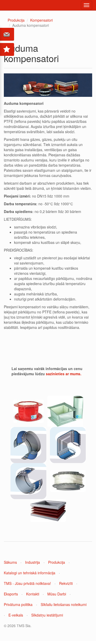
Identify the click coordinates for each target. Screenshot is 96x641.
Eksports (11, 593)
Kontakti (32, 593)
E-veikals (15, 615)
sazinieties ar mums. (63, 373)
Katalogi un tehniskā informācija (29, 572)
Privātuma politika (18, 604)
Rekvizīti (66, 583)
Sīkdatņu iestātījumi (47, 615)
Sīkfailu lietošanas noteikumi (64, 604)
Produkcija (16, 20)
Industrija (32, 562)
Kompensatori (41, 20)
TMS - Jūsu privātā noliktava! (27, 583)
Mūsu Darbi (56, 593)
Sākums (10, 562)
